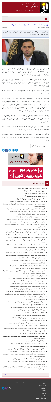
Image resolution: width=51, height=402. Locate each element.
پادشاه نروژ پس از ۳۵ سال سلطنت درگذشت (32, 331)
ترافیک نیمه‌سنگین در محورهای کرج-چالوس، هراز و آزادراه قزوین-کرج (25, 232)
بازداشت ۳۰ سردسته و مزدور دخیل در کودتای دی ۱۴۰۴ (29, 289)
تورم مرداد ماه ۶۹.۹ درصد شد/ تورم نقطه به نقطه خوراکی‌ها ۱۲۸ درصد (25, 292)
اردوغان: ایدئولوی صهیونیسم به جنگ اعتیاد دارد (31, 188)
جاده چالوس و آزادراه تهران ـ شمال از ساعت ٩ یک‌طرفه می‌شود (27, 352)
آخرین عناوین (39, 183)
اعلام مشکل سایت (41, 398)
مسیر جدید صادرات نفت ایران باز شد (34, 313)
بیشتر (4, 375)
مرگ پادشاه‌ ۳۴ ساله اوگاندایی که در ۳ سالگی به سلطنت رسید (27, 266)
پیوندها (44, 393)
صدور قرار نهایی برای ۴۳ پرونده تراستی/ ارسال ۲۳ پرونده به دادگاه (26, 302)
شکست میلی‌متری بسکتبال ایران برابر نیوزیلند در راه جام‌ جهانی (27, 261)
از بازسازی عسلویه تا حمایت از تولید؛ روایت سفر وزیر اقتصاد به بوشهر (25, 253)
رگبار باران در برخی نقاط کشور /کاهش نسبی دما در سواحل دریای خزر (26, 362)
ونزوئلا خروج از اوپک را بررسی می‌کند (34, 341)
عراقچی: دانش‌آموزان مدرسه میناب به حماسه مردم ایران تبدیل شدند (25, 222)
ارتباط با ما (43, 388)
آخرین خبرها (42, 386)
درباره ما (44, 391)
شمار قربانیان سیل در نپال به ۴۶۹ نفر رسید (33, 320)
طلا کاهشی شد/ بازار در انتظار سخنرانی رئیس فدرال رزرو (29, 326)
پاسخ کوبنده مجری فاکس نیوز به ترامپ (34, 263)
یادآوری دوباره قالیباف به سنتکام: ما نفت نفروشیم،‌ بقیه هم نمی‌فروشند (25, 294)
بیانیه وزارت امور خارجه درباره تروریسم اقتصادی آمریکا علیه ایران (27, 278)
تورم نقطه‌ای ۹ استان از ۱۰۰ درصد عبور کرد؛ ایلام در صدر (29, 310)
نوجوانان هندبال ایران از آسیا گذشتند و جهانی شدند (30, 229)
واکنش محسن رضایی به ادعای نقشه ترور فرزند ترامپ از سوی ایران (26, 349)
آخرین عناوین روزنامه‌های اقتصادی (35, 191)
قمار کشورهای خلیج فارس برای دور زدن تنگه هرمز (31, 199)
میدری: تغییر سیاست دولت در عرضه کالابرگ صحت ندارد (29, 281)
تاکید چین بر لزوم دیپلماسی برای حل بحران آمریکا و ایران (29, 315)
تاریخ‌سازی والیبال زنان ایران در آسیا (35, 299)
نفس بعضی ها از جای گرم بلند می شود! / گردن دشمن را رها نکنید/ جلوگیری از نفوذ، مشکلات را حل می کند (24, 272)
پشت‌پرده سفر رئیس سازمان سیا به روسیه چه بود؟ (30, 217)
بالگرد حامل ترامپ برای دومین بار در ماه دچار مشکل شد (29, 247)
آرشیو (44, 383)
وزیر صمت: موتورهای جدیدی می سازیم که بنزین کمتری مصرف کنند (26, 245)
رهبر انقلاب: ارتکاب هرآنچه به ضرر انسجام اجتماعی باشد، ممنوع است (25, 235)
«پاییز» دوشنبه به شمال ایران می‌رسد (34, 297)
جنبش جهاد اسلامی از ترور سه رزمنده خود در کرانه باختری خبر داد (26, 237)
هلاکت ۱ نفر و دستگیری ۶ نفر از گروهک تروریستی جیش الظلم (27, 212)
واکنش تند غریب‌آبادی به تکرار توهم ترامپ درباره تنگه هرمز (28, 284)
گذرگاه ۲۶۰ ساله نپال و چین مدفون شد (34, 305)
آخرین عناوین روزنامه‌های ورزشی (36, 194)
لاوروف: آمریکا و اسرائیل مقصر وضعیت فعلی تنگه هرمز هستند (27, 286)
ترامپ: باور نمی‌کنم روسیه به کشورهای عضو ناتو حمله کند (28, 318)
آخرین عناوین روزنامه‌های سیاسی (35, 196)
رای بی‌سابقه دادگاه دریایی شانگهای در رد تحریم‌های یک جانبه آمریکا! (26, 209)
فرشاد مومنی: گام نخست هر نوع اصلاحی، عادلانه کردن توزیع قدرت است (24, 328)
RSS (45, 396)
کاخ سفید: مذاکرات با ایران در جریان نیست (33, 346)
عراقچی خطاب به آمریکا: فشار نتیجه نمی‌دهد (32, 334)
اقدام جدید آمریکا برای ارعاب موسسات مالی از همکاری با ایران (27, 202)
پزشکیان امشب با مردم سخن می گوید (34, 250)
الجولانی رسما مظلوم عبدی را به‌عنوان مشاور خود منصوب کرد (28, 344)
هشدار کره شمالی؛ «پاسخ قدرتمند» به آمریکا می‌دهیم (30, 268)
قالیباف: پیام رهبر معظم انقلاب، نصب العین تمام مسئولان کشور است (25, 219)
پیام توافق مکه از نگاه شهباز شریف (35, 276)
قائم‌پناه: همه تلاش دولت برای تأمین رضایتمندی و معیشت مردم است (25, 255)
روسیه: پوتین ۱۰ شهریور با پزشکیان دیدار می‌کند (31, 214)
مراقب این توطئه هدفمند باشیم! (36, 364)
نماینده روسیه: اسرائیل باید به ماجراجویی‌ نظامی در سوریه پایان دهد (25, 323)
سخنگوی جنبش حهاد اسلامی (40, 146)
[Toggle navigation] (5, 18)
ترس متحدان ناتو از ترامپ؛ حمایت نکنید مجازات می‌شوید (28, 258)
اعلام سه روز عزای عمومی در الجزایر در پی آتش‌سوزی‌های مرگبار (27, 307)
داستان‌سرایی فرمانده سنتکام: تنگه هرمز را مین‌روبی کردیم (29, 359)
